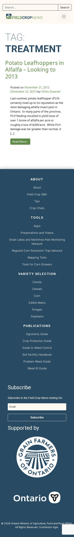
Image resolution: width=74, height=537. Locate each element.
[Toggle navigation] (64, 16)
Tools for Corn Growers (37, 264)
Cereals (37, 289)
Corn (37, 295)
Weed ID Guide (37, 368)
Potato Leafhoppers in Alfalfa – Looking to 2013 (34, 69)
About (37, 187)
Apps (37, 226)
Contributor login (48, 527)
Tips (37, 201)
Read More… (20, 141)
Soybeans (37, 316)
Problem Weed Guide (37, 361)
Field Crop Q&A (37, 194)
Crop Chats (37, 208)
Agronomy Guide (37, 334)
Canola (37, 282)
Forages (37, 309)
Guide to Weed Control (37, 347)
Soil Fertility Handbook (37, 354)
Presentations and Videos (37, 232)
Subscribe (37, 417)
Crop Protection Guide (37, 341)
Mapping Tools (37, 257)
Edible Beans (37, 302)
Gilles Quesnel (50, 91)
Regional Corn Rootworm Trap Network (37, 250)
